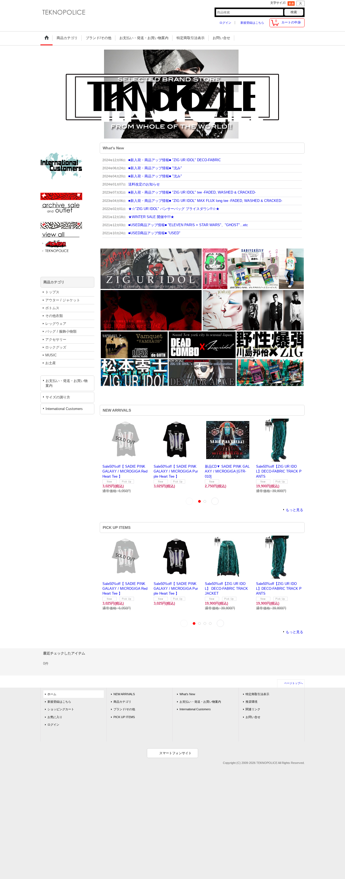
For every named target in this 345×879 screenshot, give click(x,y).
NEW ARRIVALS (124, 699)
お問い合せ (253, 721)
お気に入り (54, 721)
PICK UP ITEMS (124, 721)
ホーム (51, 699)
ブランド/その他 (124, 714)
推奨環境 (251, 706)
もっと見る (294, 515)
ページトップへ (293, 688)
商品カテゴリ (122, 706)
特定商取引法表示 (257, 699)
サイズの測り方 (58, 397)
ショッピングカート (60, 714)
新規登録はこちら (252, 22)
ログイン (225, 22)
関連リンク (253, 714)
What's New (187, 699)
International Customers (64, 409)
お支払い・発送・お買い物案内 (67, 383)
